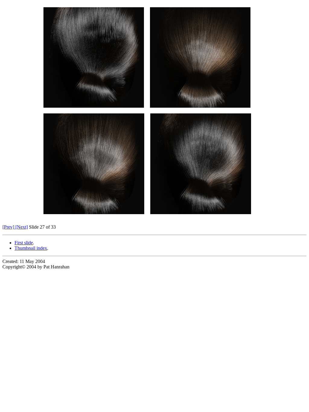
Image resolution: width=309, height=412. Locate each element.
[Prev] (8, 227)
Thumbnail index (30, 248)
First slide (23, 242)
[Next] (21, 227)
